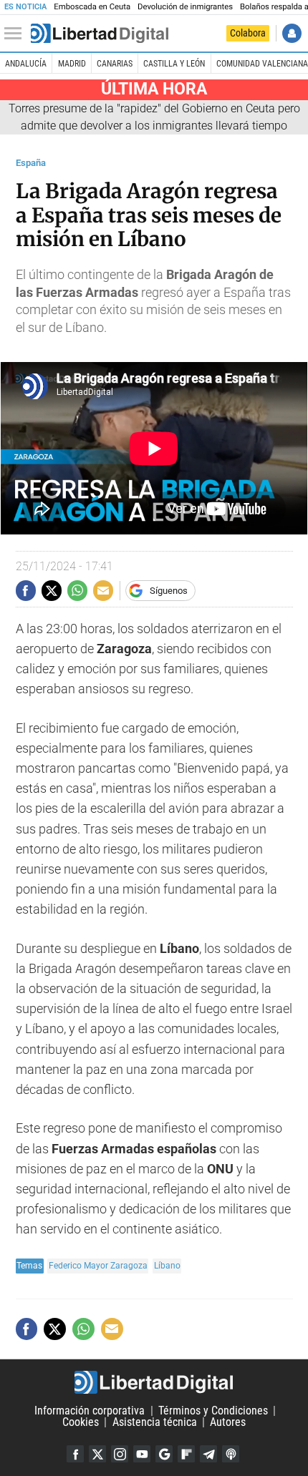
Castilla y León (174, 64)
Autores (228, 1422)
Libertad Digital (154, 1382)
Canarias (115, 64)
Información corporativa (89, 1410)
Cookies (80, 1422)
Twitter (97, 1453)
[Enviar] (77, 590)
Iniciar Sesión (292, 33)
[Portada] (99, 34)
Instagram (119, 1453)
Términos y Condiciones (213, 1410)
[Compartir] (26, 590)
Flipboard (186, 1453)
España (31, 162)
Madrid (72, 64)
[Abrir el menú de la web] (16, 33)
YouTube (141, 1453)
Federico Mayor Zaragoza (98, 1265)
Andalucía (26, 64)
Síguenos (169, 590)
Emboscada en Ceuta (92, 6)
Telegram (208, 1453)
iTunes (230, 1453)
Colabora (248, 33)
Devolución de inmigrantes (185, 6)
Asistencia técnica (154, 1422)
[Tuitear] (52, 590)
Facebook (75, 1453)
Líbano (167, 1265)
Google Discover (164, 1453)
